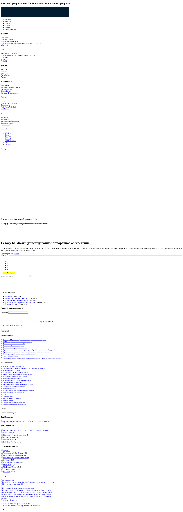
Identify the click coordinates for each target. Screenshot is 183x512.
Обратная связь (10, 29)
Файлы (7, 25)
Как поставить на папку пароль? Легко (14, 386)
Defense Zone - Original (9, 103)
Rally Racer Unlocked (8, 107)
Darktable (4, 61)
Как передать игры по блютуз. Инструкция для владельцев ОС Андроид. (24, 368)
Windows (8, 133)
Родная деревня (6, 89)
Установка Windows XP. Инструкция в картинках (17, 380)
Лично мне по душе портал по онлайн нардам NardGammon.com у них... (28, 482)
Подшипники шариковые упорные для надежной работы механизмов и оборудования (29, 350)
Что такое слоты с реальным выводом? (15, 348)
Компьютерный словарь (21, 219)
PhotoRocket (5, 75)
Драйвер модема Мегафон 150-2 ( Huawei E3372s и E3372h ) (22, 43)
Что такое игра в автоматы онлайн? (14, 344)
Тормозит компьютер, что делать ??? (13, 366)
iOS (6, 143)
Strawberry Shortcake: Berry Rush (12, 87)
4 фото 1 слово (6, 91)
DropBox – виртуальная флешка (12, 398)
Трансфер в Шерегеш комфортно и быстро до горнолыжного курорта (24, 340)
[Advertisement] (9, 184)
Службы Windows (8, 396)
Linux (7, 135)
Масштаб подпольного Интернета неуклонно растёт (18, 390)
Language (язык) (11, 304)
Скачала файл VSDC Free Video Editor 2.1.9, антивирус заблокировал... (27, 492)
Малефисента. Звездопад (10, 121)
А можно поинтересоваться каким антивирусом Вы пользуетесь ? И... (27, 494)
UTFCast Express (7, 39)
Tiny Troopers (5, 85)
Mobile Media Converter (9, 53)
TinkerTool (4, 73)
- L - (36, 219)
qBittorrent (4, 45)
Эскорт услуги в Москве (10, 356)
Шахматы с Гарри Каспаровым (14, 435)
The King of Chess (9, 467)
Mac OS (8, 137)
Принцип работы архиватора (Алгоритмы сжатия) (18, 384)
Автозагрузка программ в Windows (13, 382)
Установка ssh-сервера (9, 388)
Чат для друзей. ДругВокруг (13, 453)
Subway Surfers (8, 469)
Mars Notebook (8, 439)
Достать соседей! (7, 123)
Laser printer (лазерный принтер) (16, 298)
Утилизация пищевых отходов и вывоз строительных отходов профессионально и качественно (32, 358)
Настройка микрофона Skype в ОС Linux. (15, 376)
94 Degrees (4, 119)
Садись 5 (6, 451)
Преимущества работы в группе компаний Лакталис (19, 354)
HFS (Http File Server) (11, 442)
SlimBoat (4, 69)
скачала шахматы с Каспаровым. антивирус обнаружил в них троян (26, 496)
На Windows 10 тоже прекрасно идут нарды (18, 488)
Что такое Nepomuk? (9, 400)
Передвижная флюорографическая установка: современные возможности (26, 352)
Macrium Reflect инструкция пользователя (15, 372)
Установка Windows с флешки (11, 370)
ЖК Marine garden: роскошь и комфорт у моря (17, 342)
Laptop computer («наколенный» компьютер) (21, 302)
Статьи (7, 23)
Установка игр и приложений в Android (14, 404)
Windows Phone (10, 141)
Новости (8, 21)
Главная (8, 20)
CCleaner (6, 460)
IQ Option (4, 117)
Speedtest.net (5, 105)
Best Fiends (5, 109)
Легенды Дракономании (9, 93)
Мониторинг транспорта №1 (12, 484)
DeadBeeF (4, 57)
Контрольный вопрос (45, 321)
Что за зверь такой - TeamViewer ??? (13, 392)
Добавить (5, 331)
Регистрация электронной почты (12, 378)
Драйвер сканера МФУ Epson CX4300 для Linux (18, 55)
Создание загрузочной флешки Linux (14, 402)
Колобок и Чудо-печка (11, 437)
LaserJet (8, 296)
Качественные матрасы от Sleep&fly (16, 458)
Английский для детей (11, 462)
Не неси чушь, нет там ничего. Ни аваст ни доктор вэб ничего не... (26, 490)
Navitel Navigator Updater (10, 41)
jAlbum (3, 59)
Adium (3, 77)
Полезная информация (9, 500)
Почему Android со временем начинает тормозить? (18, 374)
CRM (4, 394)
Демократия (5, 125)
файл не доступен (8, 480)
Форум (7, 27)
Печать (16, 254)
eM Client (6, 472)
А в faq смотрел (8, 498)
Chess (3, 101)
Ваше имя (4, 312)
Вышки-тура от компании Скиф (14, 455)
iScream (3, 71)
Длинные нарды (9, 432)
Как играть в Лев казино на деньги (13, 346)
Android (8, 139)
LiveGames (5, 37)
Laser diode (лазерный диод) (15, 300)
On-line (7, 144)
